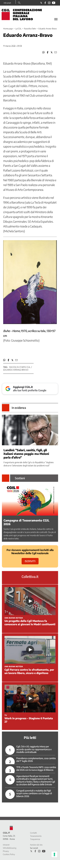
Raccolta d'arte (30, 28)
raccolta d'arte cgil (19, 367)
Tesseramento (36, 836)
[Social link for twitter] (41, 3)
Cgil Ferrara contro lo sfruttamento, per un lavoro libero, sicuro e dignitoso (29, 671)
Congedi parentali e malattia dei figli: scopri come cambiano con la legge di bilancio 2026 (34, 793)
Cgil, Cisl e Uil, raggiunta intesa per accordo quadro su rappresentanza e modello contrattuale (34, 749)
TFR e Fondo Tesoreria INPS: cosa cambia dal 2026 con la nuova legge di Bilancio (36, 768)
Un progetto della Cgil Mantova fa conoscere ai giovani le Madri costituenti (29, 622)
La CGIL (18, 28)
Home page (8, 28)
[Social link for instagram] (49, 3)
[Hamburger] (56, 19)
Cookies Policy (9, 854)
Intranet (7, 3)
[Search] (19, 3)
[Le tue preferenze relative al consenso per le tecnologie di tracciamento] (54, 854)
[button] (43, 52)
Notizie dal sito (36, 845)
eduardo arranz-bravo (15, 369)
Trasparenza (35, 839)
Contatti (33, 833)
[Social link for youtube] (53, 3)
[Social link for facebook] (45, 3)
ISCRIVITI (30, 561)
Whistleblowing (9, 848)
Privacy (6, 851)
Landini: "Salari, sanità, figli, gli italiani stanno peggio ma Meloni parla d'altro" (26, 453)
